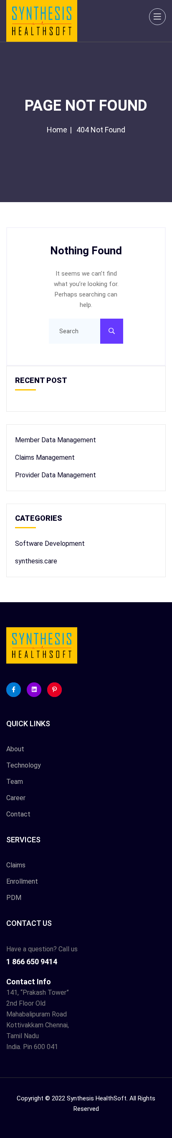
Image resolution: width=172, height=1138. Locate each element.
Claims (15, 865)
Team (14, 782)
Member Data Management (55, 440)
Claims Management (45, 457)
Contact (18, 814)
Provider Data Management (55, 475)
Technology (23, 765)
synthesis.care (36, 561)
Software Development (50, 543)
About (15, 749)
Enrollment (22, 881)
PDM (13, 898)
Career (15, 798)
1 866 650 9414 (31, 961)
